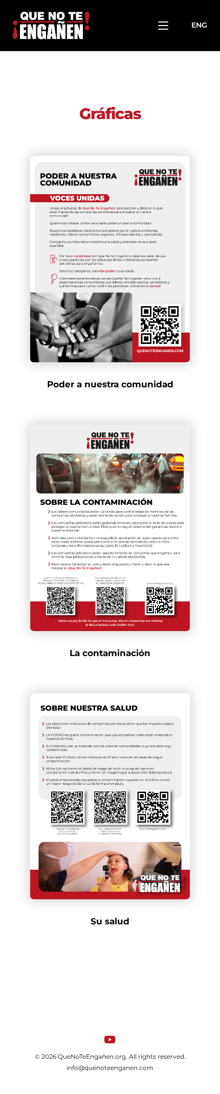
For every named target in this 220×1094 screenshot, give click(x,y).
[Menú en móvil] (163, 25)
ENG (199, 25)
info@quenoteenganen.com (110, 1068)
